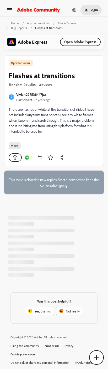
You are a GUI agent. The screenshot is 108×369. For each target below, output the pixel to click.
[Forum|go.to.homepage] (38, 10)
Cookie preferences (22, 354)
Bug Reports (19, 28)
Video (14, 146)
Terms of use (51, 346)
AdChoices (85, 363)
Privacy (68, 346)
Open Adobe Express (80, 42)
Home (15, 23)
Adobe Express (67, 23)
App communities (38, 23)
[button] (9, 11)
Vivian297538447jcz (31, 94)
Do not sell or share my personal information (39, 363)
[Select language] (74, 10)
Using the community (24, 346)
